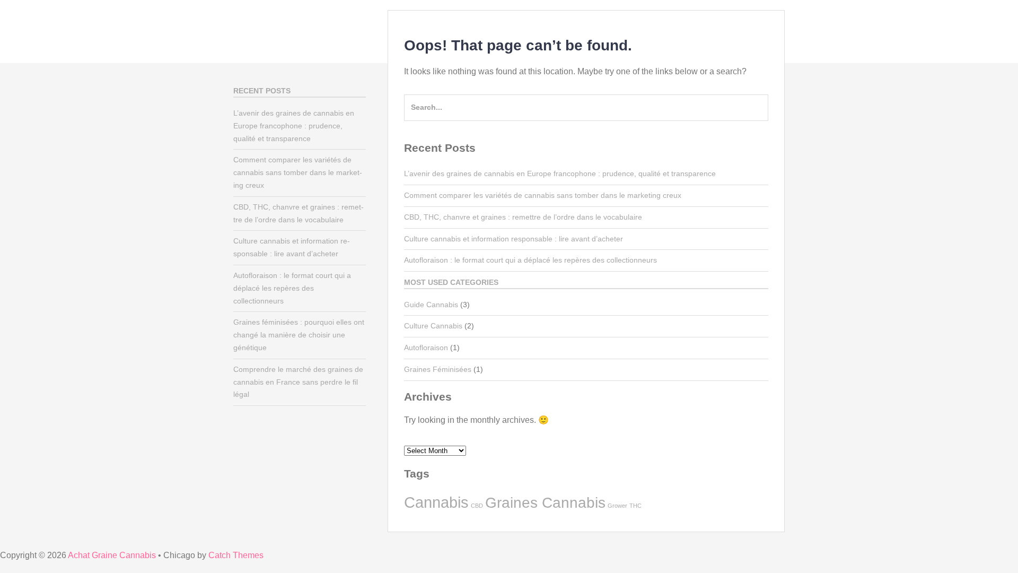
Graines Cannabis (545, 502)
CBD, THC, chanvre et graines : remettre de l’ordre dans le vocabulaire (523, 217)
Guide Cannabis (431, 304)
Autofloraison (426, 347)
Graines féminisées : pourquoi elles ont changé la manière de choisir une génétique (298, 335)
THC (635, 505)
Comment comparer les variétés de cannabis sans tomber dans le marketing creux (542, 195)
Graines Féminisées (437, 369)
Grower (617, 505)
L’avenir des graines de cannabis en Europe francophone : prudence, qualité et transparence (560, 173)
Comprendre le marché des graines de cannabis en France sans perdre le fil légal (298, 382)
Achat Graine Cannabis (112, 555)
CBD (477, 505)
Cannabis (436, 502)
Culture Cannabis (433, 326)
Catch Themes (236, 555)
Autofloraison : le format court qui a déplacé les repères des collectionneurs (530, 260)
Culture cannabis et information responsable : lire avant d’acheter (513, 239)
